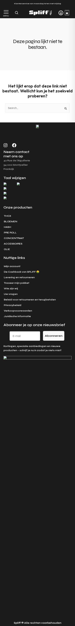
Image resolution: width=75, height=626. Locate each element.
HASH (7, 227)
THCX (7, 215)
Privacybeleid (12, 305)
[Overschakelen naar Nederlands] (13, 188)
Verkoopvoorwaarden (18, 310)
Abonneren (53, 335)
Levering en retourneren (19, 277)
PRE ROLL (10, 232)
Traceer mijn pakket (16, 282)
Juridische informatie (17, 316)
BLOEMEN (10, 221)
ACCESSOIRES (13, 243)
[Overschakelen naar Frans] (8, 184)
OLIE (7, 249)
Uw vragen (11, 294)
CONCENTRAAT (14, 238)
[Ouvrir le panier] (67, 12)
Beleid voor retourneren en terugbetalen (30, 299)
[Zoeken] (16, 12)
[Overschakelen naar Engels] (9, 193)
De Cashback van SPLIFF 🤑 (21, 271)
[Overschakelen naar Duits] (21, 184)
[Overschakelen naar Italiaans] (10, 198)
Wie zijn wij (11, 288)
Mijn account (12, 266)
